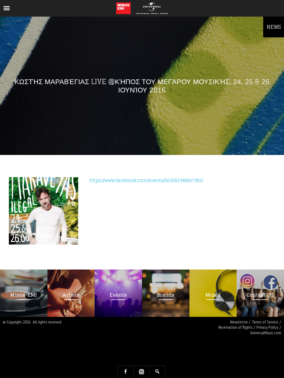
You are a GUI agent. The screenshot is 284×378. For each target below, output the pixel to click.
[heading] (123, 8)
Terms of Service (265, 322)
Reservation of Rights (236, 327)
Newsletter (239, 322)
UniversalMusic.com (265, 332)
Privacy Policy (267, 327)
